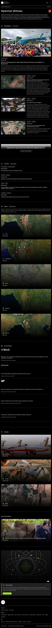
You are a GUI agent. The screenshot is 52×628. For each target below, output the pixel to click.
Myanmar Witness (25, 614)
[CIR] (23, 3)
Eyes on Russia (18, 614)
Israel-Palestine (4, 614)
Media (3, 183)
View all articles (13, 163)
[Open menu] (47, 3)
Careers (24, 621)
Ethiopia (46, 614)
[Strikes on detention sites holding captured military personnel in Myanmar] (26, 85)
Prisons (33, 75)
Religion (28, 98)
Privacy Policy (3, 625)
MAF (6, 183)
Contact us (29, 621)
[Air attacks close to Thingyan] (26, 108)
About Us (3, 621)
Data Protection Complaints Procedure (15, 625)
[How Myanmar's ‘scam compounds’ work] (26, 169)
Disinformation (11, 166)
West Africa (3, 616)
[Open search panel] (50, 3)
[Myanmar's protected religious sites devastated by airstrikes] (26, 128)
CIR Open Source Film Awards (11, 621)
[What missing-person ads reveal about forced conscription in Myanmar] (26, 51)
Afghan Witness (11, 614)
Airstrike (28, 75)
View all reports (15, 25)
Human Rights (4, 58)
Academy (20, 621)
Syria (43, 614)
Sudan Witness (32, 614)
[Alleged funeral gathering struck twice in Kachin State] (26, 195)
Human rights (4, 166)
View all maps (12, 206)
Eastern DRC (38, 614)
